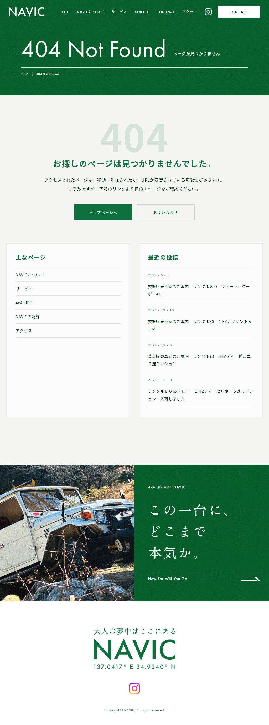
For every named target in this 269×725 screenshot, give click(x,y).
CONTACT (239, 11)
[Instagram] (208, 11)
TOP (65, 11)
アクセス (190, 11)
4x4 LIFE (23, 302)
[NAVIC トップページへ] (26, 12)
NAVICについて (90, 11)
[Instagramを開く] (134, 688)
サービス (119, 11)
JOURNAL (166, 11)
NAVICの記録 (27, 316)
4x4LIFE (141, 11)
